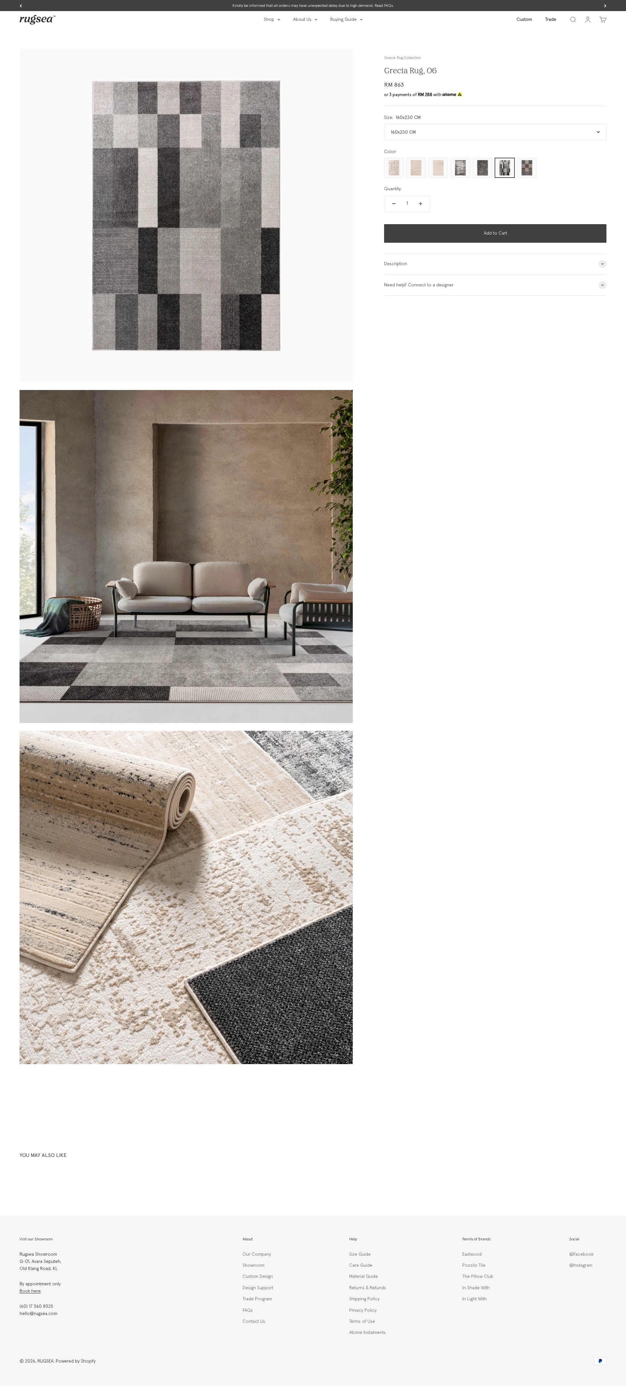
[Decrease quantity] (393, 203)
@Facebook (581, 1254)
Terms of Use (362, 1321)
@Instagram (580, 1265)
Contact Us (254, 1321)
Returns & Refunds (367, 1288)
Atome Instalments (367, 1332)
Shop (269, 19)
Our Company (257, 1254)
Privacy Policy (363, 1310)
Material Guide (363, 1276)
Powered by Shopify (76, 1361)
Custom (524, 19)
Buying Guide (343, 19)
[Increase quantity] (420, 203)
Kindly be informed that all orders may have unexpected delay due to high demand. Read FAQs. (313, 6)
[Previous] (21, 5)
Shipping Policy (364, 1299)
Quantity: (393, 189)
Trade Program (257, 1299)
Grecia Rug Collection (402, 58)
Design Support (258, 1288)
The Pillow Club (477, 1276)
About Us (302, 19)
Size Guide (360, 1254)
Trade (550, 19)
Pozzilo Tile (473, 1265)
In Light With (474, 1299)
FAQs (248, 1310)
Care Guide (360, 1265)
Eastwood (472, 1254)
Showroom (253, 1265)
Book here (30, 1291)
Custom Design (258, 1276)
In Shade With (476, 1288)
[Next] (605, 5)
